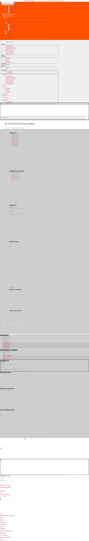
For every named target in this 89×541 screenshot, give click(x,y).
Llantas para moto (9, 51)
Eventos (7, 67)
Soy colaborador (9, 71)
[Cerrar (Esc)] (6, 539)
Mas (2, 66)
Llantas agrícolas (9, 54)
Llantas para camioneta (10, 48)
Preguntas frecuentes (15, 175)
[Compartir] (4, 539)
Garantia (2, 491)
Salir (9, 21)
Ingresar (5, 17)
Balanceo (7, 59)
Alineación (7, 58)
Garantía (3, 63)
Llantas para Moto (15, 137)
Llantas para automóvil (10, 47)
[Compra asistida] (0, 492)
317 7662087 (38, 0)
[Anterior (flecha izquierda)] (1, 540)
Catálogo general (9, 45)
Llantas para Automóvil (16, 134)
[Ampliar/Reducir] (1, 539)
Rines (2, 55)
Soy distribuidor (9, 73)
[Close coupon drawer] (1, 478)
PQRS (13, 174)
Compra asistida (4, 494)
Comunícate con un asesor (16, 172)
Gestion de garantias (15, 173)
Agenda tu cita (5, 65)
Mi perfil (9, 20)
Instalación (7, 62)
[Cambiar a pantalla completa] (2, 539)
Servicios (3, 56)
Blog (6, 69)
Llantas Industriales (9, 52)
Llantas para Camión (15, 136)
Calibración (7, 60)
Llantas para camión (9, 49)
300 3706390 (44, 0)
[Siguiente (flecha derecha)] (2, 540)
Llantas (3, 44)
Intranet (3, 70)
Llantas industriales (15, 138)
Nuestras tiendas (5, 485)
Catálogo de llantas (5, 487)
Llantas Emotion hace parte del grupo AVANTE (12, 334)
